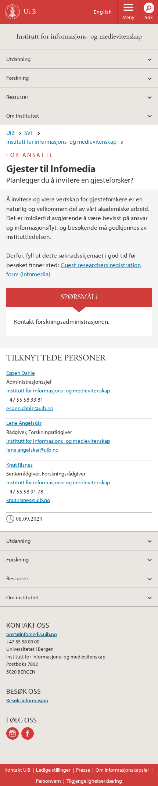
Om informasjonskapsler (122, 770)
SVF (28, 132)
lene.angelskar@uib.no (32, 449)
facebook (28, 733)
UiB (10, 132)
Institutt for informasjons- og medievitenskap (79, 36)
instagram (13, 733)
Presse (83, 770)
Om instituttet (22, 115)
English (103, 11)
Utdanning (18, 58)
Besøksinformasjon (27, 700)
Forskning (17, 77)
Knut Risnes (19, 464)
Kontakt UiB (17, 770)
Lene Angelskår (24, 422)
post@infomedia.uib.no (31, 634)
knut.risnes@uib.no (28, 499)
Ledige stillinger (53, 770)
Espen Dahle (20, 372)
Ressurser (17, 96)
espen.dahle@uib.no (29, 408)
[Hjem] (12, 11)
